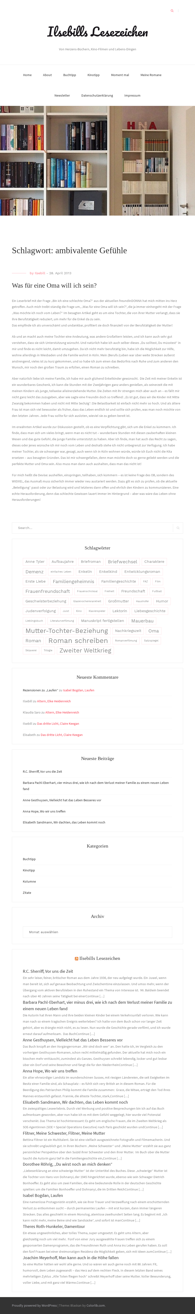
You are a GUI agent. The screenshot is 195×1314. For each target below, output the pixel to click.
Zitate (27, 892)
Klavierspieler (97, 611)
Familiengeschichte (118, 581)
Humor (162, 601)
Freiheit (109, 591)
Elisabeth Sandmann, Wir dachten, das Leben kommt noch (64, 822)
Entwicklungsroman (142, 571)
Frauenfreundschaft (47, 591)
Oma (153, 631)
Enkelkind (108, 571)
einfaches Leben (61, 571)
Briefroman (91, 561)
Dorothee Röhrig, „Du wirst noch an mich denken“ (67, 1164)
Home (27, 75)
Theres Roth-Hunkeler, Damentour (54, 1226)
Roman (33, 640)
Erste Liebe (35, 581)
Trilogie (48, 650)
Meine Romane (151, 75)
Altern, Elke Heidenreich (54, 701)
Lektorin (119, 611)
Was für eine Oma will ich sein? (54, 285)
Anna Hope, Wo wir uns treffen (44, 811)
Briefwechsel (122, 561)
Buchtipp (69, 75)
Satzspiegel (151, 640)
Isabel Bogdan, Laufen (78, 690)
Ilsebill (40, 273)
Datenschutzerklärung (97, 95)
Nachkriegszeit (128, 631)
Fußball (157, 591)
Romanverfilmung (126, 640)
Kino (79, 611)
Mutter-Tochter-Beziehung (66, 631)
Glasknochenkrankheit (87, 601)
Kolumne (29, 881)
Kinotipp (94, 75)
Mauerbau (142, 621)
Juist (66, 611)
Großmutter (118, 601)
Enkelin (85, 571)
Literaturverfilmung (62, 620)
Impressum (132, 95)
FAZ (145, 581)
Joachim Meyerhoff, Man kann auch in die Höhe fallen (71, 1257)
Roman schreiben (78, 640)
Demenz (34, 571)
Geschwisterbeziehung (45, 601)
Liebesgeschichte (150, 611)
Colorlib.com (96, 1305)
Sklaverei (31, 650)
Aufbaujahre (63, 561)
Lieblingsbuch (34, 620)
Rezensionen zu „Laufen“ (40, 690)
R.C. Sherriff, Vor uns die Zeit (42, 771)
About (47, 75)
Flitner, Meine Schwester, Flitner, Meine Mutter (64, 1133)
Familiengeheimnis (73, 581)
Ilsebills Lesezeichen (97, 31)
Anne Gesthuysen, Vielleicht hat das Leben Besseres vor (62, 800)
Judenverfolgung (40, 611)
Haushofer (142, 601)
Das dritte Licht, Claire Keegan (58, 723)
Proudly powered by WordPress (34, 1305)
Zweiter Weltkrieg (85, 650)
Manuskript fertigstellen (102, 621)
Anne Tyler (34, 561)
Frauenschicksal (87, 591)
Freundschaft (133, 591)
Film (158, 581)
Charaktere (154, 561)
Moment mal (120, 75)
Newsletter (62, 95)
